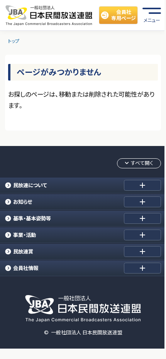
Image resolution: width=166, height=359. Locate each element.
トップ (13, 41)
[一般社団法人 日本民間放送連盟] (49, 15)
